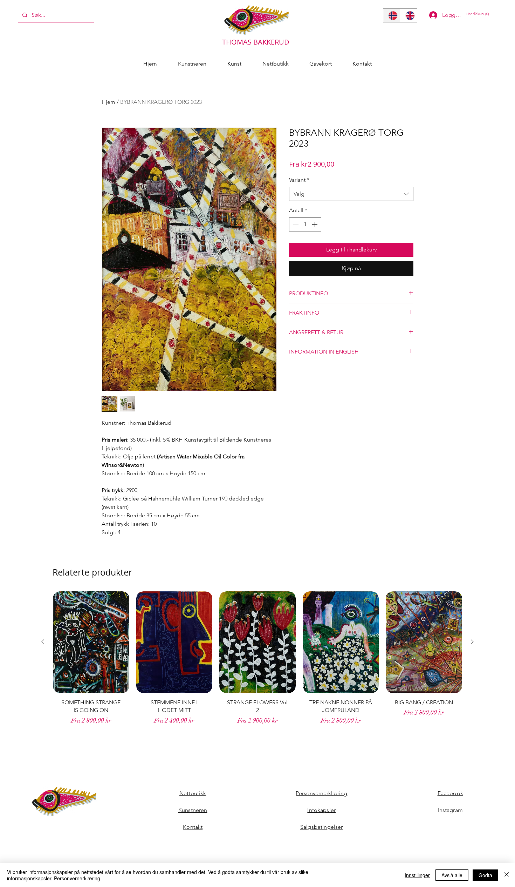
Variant (299, 179)
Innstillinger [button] (417, 875)
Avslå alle (451, 875)
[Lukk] (506, 875)
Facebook (450, 793)
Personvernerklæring (321, 793)
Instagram (450, 810)
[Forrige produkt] (43, 642)
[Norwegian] (391, 15)
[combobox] (351, 194)
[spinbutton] (305, 224)
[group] (257, 665)
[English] (408, 15)
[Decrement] (295, 224)
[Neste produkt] (472, 642)
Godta (485, 875)
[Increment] (315, 224)
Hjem (108, 102)
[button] (479, 14)
